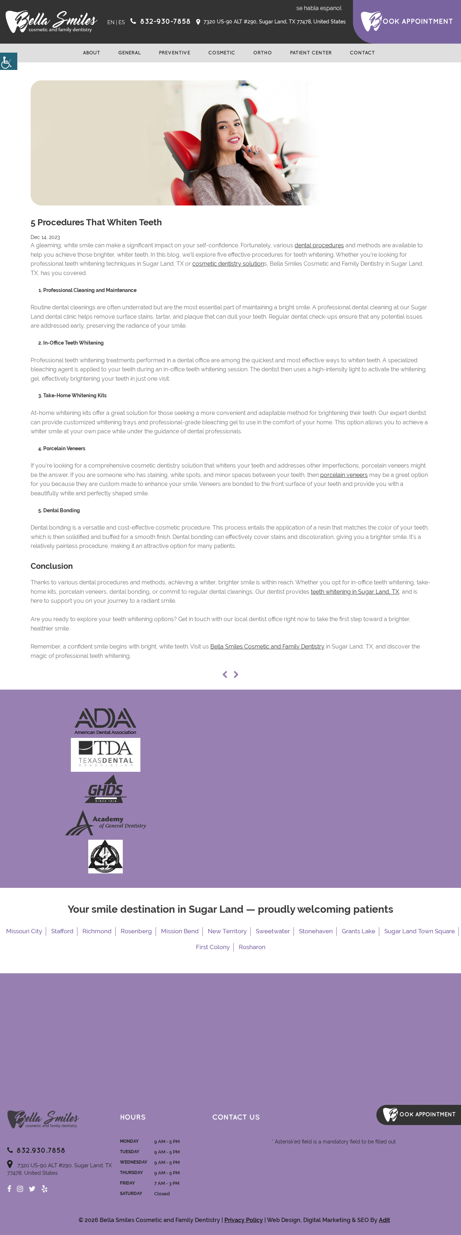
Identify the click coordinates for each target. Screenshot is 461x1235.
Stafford (62, 931)
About (91, 52)
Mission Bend (180, 931)
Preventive (174, 52)
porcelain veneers (344, 475)
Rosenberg (136, 931)
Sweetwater (273, 931)
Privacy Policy (243, 1220)
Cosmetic (221, 52)
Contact (362, 52)
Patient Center (311, 52)
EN (111, 22)
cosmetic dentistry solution (228, 263)
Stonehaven (316, 931)
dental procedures (319, 245)
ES (121, 22)
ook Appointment (417, 21)
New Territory (227, 931)
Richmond (97, 931)
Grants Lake (358, 931)
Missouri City (24, 931)
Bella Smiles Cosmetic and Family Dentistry (267, 646)
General (129, 52)
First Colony (213, 947)
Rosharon (252, 947)
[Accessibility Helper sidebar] (8, 61)
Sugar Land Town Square (419, 931)
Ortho (262, 52)
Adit (384, 1220)
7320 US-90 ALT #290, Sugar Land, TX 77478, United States (274, 22)
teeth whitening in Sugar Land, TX (355, 591)
